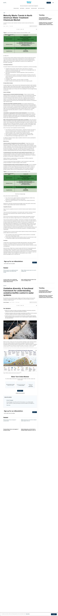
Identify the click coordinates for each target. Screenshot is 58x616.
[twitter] (20, 29)
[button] (4, 2)
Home (4, 12)
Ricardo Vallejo (29, 321)
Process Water (16, 8)
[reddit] (21, 29)
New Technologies (41, 8)
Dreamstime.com (33, 321)
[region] (29, 614)
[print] (36, 29)
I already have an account (20, 393)
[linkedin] (18, 29)
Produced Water (34, 8)
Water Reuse (28, 8)
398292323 (24, 321)
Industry (4, 285)
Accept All (53, 614)
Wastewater (22, 8)
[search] (5, 2)
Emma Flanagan (6, 302)
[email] (23, 29)
